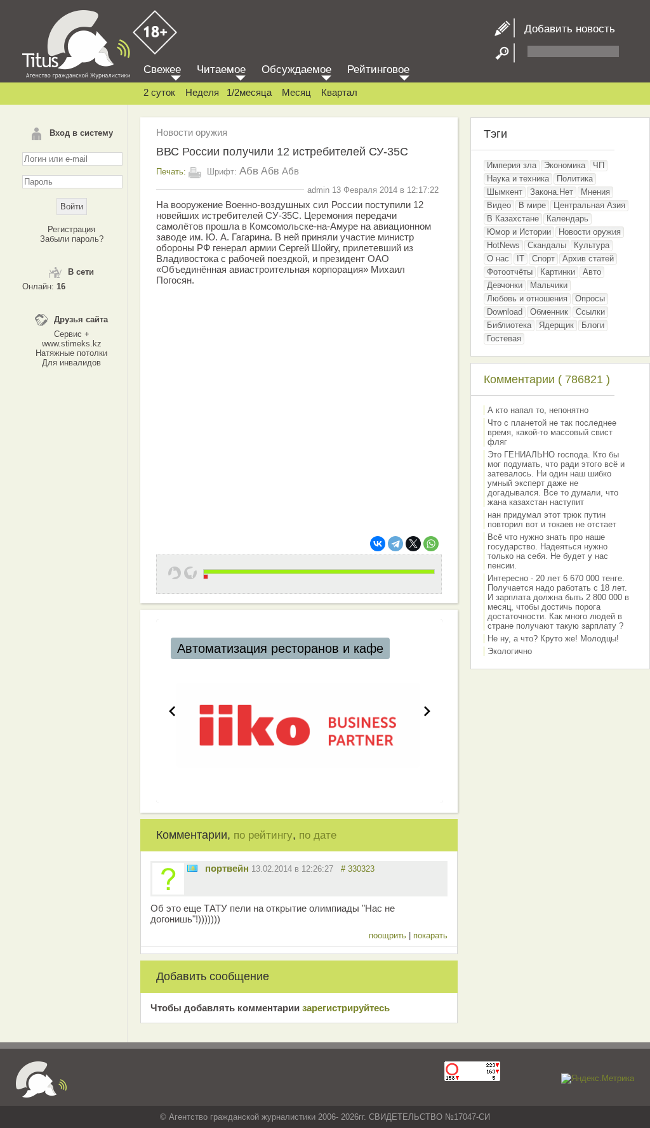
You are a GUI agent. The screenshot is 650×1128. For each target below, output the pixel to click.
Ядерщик (556, 325)
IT (520, 258)
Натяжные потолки (71, 353)
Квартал (339, 92)
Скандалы (546, 245)
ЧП (598, 165)
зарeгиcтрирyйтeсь (346, 1007)
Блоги (592, 325)
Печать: (171, 171)
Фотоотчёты (510, 272)
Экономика (564, 165)
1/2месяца (249, 92)
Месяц (296, 92)
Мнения (595, 192)
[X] (413, 543)
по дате (317, 835)
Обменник (549, 312)
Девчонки (504, 285)
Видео (499, 205)
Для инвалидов (71, 362)
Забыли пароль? (71, 239)
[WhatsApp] (431, 543)
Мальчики (548, 285)
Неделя (202, 92)
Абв (248, 171)
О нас (498, 258)
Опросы (590, 298)
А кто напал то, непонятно (538, 410)
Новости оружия (191, 132)
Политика (575, 178)
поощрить (389, 935)
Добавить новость (565, 29)
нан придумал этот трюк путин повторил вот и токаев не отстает (552, 519)
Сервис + (72, 334)
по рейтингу (263, 835)
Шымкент (504, 192)
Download (504, 312)
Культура (591, 245)
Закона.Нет (551, 192)
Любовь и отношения (527, 298)
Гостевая (504, 338)
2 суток (159, 92)
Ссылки (590, 312)
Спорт (543, 258)
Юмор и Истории (519, 232)
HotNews (503, 245)
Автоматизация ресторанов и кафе (280, 648)
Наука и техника (518, 178)
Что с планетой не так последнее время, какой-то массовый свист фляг (552, 432)
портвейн (227, 868)
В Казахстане (513, 218)
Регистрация (71, 229)
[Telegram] (395, 543)
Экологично (510, 651)
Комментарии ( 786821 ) (547, 379)
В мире (532, 205)
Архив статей (588, 258)
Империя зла (511, 165)
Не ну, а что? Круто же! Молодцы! (553, 638)
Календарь (567, 218)
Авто (592, 272)
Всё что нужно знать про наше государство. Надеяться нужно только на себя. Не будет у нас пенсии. (548, 551)
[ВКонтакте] (377, 543)
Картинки (557, 272)
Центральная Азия (589, 205)
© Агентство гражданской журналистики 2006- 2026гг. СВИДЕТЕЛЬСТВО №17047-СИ (325, 1117)
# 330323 (358, 869)
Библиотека (509, 325)
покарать (430, 935)
